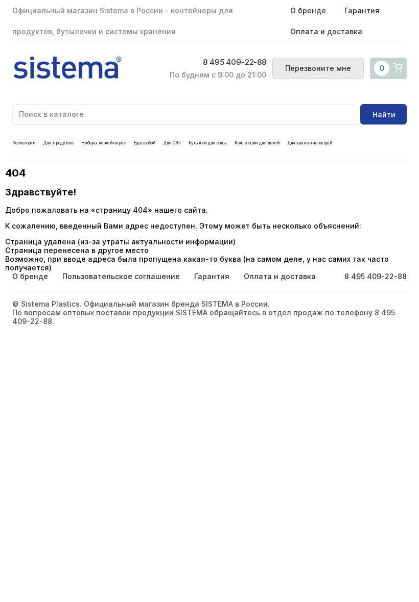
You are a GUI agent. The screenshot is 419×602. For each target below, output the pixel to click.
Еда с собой (144, 142)
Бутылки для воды (208, 142)
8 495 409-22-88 (234, 62)
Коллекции (24, 142)
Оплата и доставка (326, 31)
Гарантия (362, 10)
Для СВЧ (172, 142)
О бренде (308, 10)
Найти (384, 114)
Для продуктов (58, 142)
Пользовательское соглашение (121, 276)
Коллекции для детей (257, 142)
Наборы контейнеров (103, 142)
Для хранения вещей (310, 142)
